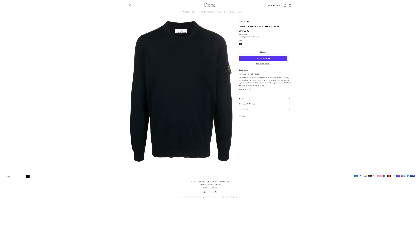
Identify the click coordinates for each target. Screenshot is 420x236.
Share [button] (244, 116)
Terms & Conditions (198, 181)
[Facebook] (210, 193)
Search (205, 188)
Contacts (214, 188)
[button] (130, 5)
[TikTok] (215, 193)
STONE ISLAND (244, 22)
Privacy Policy (212, 181)
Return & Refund (214, 185)
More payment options (263, 63)
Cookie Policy (224, 181)
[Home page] (210, 5)
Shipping (242, 37)
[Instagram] (205, 193)
